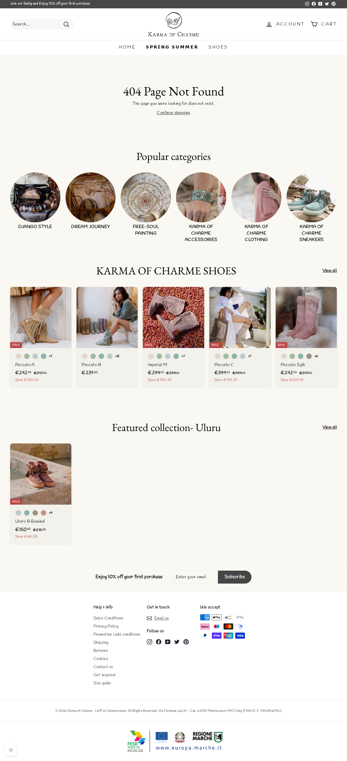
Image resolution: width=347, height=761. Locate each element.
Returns (100, 650)
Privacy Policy (105, 626)
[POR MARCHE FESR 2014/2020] (173, 741)
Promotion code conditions (116, 634)
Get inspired (104, 675)
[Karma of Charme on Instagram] (149, 641)
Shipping (100, 642)
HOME (127, 47)
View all (330, 271)
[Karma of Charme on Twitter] (177, 641)
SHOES (218, 47)
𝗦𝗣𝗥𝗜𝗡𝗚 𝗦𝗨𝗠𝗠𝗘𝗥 (172, 47)
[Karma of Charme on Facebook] (158, 641)
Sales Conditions (108, 618)
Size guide (102, 683)
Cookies (100, 658)
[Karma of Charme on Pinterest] (186, 641)
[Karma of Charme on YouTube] (167, 641)
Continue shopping (173, 113)
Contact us (103, 667)
